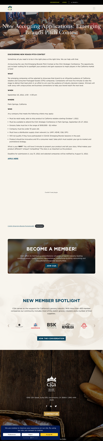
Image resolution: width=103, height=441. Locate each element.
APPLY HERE (13, 159)
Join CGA (51, 266)
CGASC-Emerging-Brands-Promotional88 (21, 226)
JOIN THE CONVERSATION (51, 338)
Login (64, 2)
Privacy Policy (61, 439)
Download (39, 226)
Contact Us (51, 414)
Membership (54, 2)
